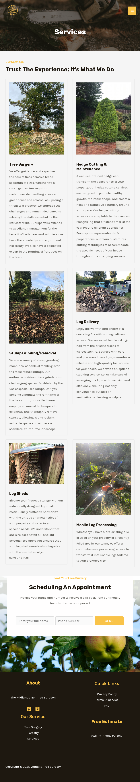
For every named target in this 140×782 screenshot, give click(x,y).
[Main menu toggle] (132, 11)
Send (109, 621)
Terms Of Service (106, 700)
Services (33, 738)
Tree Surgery (33, 727)
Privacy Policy (107, 694)
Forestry (33, 733)
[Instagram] (37, 709)
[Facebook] (29, 709)
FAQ (107, 705)
